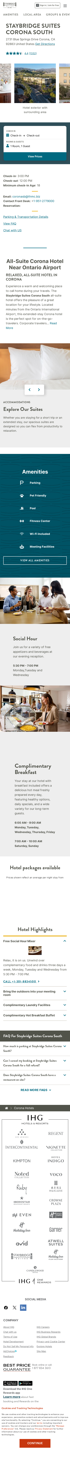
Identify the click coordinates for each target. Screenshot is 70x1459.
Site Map (41, 1351)
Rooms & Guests (15, 141)
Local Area (32, 14)
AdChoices (9, 1351)
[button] (65, 5)
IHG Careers (43, 1327)
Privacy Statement (44, 1428)
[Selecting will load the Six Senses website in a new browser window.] (22, 1133)
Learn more (11, 1397)
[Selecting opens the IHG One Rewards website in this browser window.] (35, 1281)
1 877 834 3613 (41, 1368)
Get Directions (45, 44)
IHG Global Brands (46, 1336)
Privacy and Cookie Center (51, 1341)
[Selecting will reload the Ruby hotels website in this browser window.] (22, 1187)
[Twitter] (14, 1308)
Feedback (8, 1356)
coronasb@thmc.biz (26, 196)
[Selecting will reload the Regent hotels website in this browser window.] (56, 1133)
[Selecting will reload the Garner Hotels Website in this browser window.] (56, 1229)
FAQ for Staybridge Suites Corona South (32, 1035)
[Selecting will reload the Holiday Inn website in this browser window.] (22, 1229)
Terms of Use (10, 1336)
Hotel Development (13, 1341)
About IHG (8, 1327)
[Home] (6, 1108)
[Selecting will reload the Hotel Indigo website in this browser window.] (56, 1160)
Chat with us (9, 1331)
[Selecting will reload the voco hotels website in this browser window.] (56, 1174)
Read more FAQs (34, 1090)
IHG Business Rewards (48, 1331)
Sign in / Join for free (49, 5)
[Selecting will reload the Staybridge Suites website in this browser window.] (22, 1256)
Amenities (11, 14)
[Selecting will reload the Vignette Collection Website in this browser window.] (56, 1146)
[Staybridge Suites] (10, 5)
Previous (30, 390)
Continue (35, 1443)
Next (39, 390)
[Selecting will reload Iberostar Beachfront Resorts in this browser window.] (22, 1201)
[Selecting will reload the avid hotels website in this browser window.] (22, 1242)
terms (39, 1422)
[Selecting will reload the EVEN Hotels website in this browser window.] (22, 1215)
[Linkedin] (23, 1308)
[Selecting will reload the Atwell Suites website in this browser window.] (56, 1242)
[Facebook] (6, 1308)
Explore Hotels (44, 1346)
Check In (10, 131)
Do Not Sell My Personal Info (18, 1346)
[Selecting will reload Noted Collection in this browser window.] (22, 1174)
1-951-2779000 (43, 201)
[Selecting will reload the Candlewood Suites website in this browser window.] (35, 1270)
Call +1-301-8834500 (20, 981)
